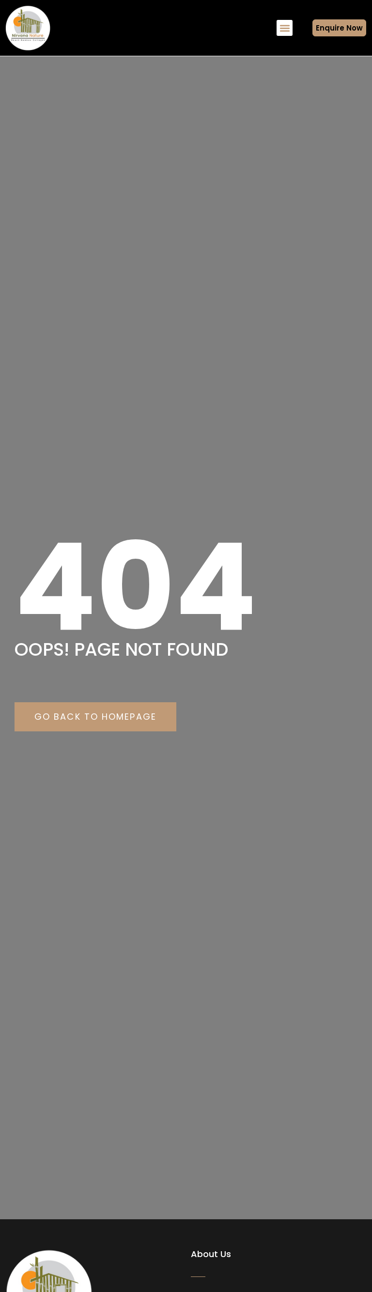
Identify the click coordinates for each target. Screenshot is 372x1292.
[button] (285, 28)
